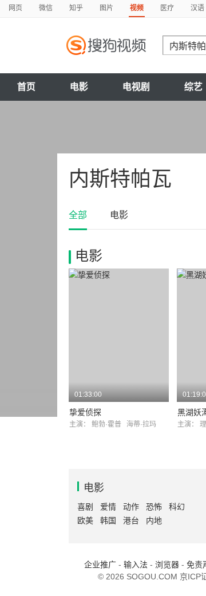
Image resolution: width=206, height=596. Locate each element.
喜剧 (85, 506)
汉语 (197, 8)
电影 (79, 87)
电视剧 (136, 87)
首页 (26, 87)
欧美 (85, 520)
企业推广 (100, 564)
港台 (131, 520)
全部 (78, 215)
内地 (154, 520)
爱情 (108, 506)
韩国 (108, 520)
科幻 (177, 506)
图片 (106, 8)
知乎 (76, 8)
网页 (15, 8)
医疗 (167, 8)
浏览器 (167, 564)
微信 (46, 8)
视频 (137, 8)
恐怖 (154, 506)
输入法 (136, 564)
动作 (131, 506)
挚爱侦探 (85, 412)
